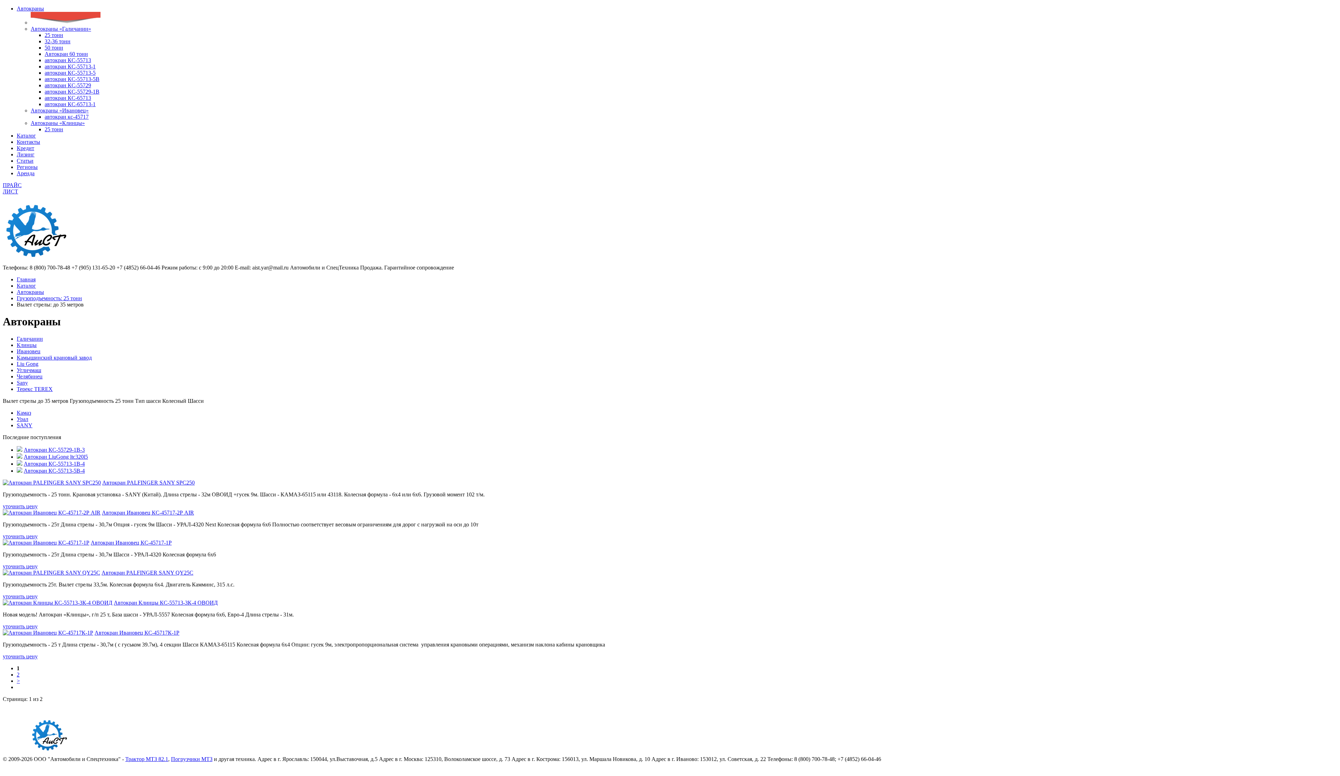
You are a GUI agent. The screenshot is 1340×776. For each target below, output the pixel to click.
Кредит (25, 148)
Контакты (28, 142)
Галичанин (30, 339)
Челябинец (30, 376)
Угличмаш (29, 370)
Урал (22, 419)
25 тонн (54, 35)
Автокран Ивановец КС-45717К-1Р (137, 633)
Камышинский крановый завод (54, 358)
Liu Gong (27, 364)
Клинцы (27, 345)
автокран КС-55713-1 (70, 66)
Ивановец (28, 351)
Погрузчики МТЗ (192, 759)
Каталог (26, 136)
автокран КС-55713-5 (70, 73)
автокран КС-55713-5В (72, 79)
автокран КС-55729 (68, 85)
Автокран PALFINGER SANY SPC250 (148, 483)
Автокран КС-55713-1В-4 (54, 464)
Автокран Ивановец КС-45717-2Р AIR (148, 513)
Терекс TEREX (35, 389)
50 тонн (54, 48)
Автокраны (30, 9)
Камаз (24, 413)
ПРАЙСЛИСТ (12, 188)
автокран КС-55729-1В (72, 92)
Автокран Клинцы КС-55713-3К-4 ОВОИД (166, 603)
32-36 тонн (57, 41)
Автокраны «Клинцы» (58, 123)
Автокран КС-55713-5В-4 (54, 471)
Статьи (25, 161)
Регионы (27, 167)
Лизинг (26, 154)
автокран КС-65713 (68, 98)
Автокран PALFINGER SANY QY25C (147, 573)
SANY (24, 425)
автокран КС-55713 (68, 60)
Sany (22, 383)
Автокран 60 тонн (66, 54)
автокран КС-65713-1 (70, 104)
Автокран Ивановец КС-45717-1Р (131, 543)
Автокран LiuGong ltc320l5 (56, 457)
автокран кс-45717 (67, 117)
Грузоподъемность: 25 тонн (49, 298)
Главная (26, 279)
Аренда (26, 173)
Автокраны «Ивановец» (60, 110)
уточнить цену (20, 506)
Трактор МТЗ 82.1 (146, 759)
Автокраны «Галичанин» (61, 29)
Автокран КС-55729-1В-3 (54, 450)
